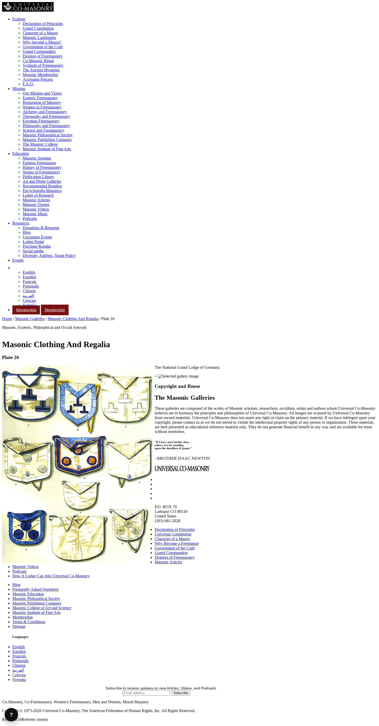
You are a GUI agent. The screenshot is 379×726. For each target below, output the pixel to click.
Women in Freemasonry (42, 107)
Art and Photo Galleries (42, 181)
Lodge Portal (33, 241)
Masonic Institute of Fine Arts (47, 149)
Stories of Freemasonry (41, 172)
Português (31, 286)
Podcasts (30, 218)
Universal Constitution (173, 534)
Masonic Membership (40, 74)
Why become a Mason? (42, 42)
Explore (18, 19)
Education (20, 153)
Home (7, 318)
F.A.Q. (28, 84)
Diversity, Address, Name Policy (49, 255)
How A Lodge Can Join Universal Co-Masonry (51, 576)
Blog (27, 232)
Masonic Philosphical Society (36, 598)
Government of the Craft (43, 47)
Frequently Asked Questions (35, 589)
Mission (18, 88)
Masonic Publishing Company (47, 139)
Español (29, 277)
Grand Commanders (39, 51)
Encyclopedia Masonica (42, 190)
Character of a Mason (40, 33)
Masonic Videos (36, 209)
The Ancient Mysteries (41, 70)
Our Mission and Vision (42, 93)
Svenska (29, 305)
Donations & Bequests (41, 228)
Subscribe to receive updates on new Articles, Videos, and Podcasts (161, 688)
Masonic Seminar (37, 158)
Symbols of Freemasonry (43, 65)
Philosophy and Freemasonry (46, 125)
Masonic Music (35, 214)
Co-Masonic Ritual (38, 61)
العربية (28, 296)
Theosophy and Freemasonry (46, 116)
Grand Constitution (38, 28)
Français (29, 281)
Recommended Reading (42, 186)
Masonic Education (28, 594)
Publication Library (38, 176)
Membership (26, 310)
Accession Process (38, 79)
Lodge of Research (38, 195)
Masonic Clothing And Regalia (73, 318)
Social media (33, 251)
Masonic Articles (36, 200)
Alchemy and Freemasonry (45, 112)
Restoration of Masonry (42, 102)
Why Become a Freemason (177, 543)
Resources (20, 223)
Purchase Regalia (37, 246)
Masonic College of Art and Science (41, 608)
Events (17, 260)
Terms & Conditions (28, 622)
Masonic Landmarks (39, 37)
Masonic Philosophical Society (48, 135)
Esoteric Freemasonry (40, 98)
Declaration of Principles (43, 23)
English (29, 272)
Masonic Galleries (30, 318)
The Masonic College (40, 144)
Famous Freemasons (39, 163)
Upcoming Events (37, 237)
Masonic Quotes (36, 204)
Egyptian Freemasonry (41, 121)
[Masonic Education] (15, 267)
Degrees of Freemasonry (43, 56)
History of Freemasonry (42, 167)
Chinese (29, 291)
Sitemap (19, 626)
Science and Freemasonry (43, 130)
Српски (29, 300)
